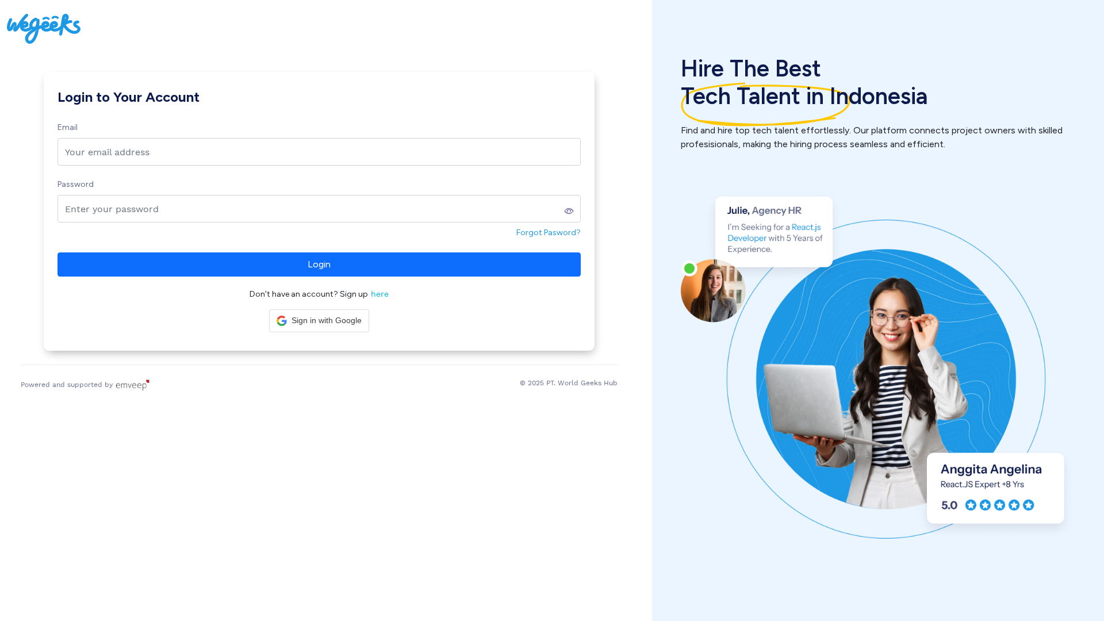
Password (75, 184)
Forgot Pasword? (548, 232)
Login (319, 264)
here (380, 293)
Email (67, 127)
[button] (319, 320)
